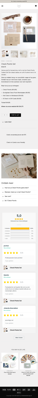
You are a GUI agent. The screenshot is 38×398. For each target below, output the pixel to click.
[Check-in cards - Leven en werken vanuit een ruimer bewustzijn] (19, 6)
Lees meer (8, 122)
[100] (20, 228)
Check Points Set (16, 267)
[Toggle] (3, 122)
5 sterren (7, 228)
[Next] (33, 30)
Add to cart (15, 115)
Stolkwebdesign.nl (26, 395)
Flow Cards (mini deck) (10, 372)
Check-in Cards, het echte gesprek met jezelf (28, 373)
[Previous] (4, 30)
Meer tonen (19, 337)
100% (31, 228)
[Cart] (36, 6)
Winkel (3, 61)
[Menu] (2, 6)
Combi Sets (9, 61)
